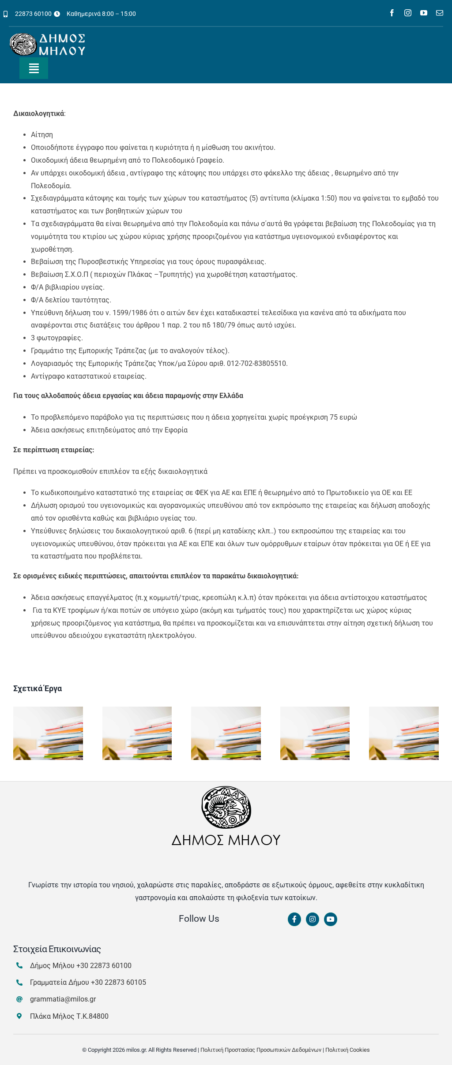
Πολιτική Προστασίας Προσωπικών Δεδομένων (260, 1049)
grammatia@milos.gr (63, 999)
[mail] (439, 12)
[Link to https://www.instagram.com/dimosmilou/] (312, 919)
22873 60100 (33, 13)
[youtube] (423, 12)
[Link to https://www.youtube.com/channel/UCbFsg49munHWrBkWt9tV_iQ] (330, 919)
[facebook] (392, 12)
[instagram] (407, 12)
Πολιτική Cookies (347, 1049)
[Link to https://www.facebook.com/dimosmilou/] (294, 919)
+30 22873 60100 (104, 965)
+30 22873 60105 (118, 982)
